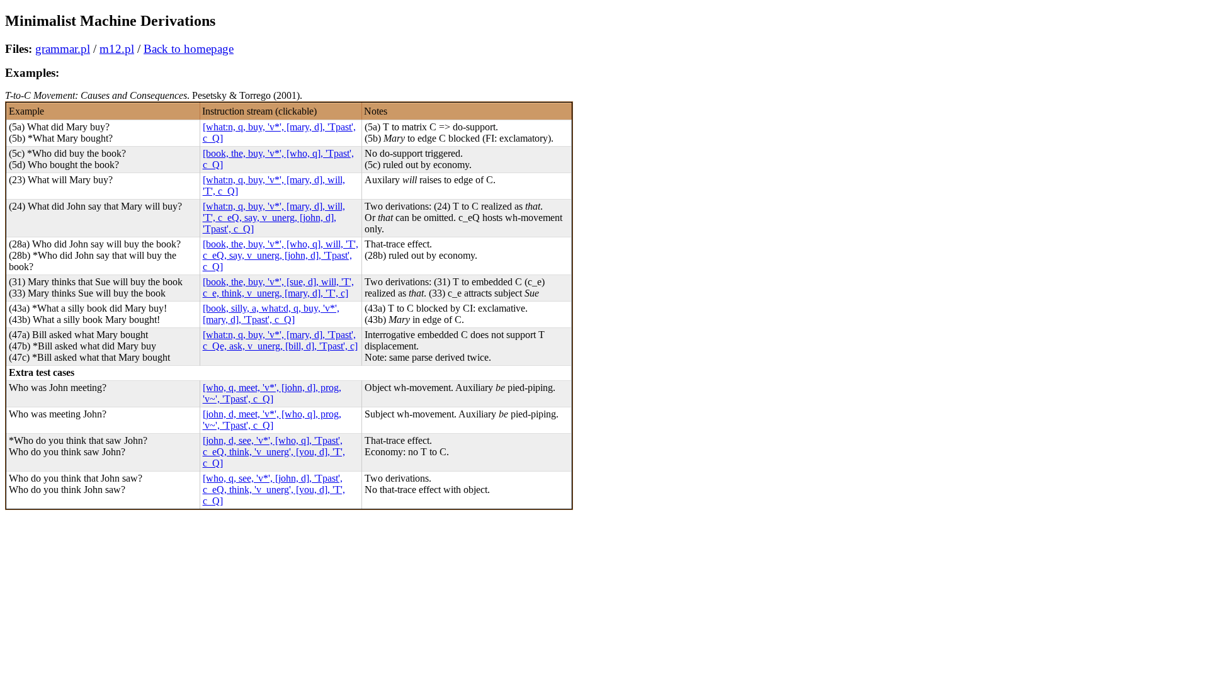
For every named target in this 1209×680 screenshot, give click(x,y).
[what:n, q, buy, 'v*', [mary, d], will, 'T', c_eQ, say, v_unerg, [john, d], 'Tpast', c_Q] (274, 217)
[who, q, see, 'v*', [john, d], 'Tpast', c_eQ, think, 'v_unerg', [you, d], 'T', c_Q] (274, 489)
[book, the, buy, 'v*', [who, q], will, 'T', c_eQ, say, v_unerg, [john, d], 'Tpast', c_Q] (280, 255)
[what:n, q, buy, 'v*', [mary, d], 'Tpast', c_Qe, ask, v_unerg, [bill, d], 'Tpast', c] (280, 340)
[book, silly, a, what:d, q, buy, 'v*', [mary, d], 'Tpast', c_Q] (271, 314)
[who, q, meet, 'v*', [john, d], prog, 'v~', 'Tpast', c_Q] (272, 393)
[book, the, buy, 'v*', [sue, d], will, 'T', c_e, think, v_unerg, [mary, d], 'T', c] (278, 287)
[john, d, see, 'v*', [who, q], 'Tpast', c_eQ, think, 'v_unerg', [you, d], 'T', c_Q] (274, 451)
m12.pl (116, 48)
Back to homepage (189, 48)
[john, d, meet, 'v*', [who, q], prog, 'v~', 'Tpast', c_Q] (272, 420)
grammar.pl (62, 48)
